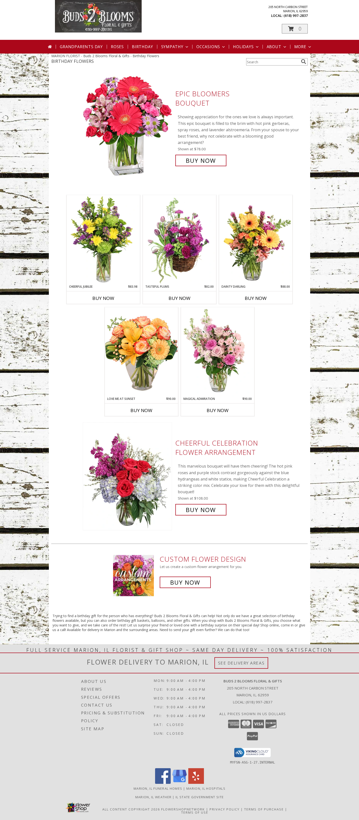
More (300, 46)
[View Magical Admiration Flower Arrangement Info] (217, 351)
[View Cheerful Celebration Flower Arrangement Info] (128, 476)
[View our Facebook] (163, 782)
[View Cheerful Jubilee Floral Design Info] (103, 239)
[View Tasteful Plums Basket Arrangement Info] (179, 239)
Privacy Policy (225, 809)
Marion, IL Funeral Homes (158, 788)
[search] (303, 61)
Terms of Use (194, 812)
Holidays (243, 46)
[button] (295, 28)
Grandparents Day (81, 46)
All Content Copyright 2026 (131, 809)
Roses (117, 46)
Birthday (142, 46)
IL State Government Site (200, 797)
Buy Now (201, 160)
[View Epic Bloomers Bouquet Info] (128, 127)
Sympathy (172, 46)
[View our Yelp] (196, 782)
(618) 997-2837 (296, 15)
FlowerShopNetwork (183, 809)
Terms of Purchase (264, 809)
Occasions (208, 46)
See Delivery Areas (241, 663)
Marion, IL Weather (153, 797)
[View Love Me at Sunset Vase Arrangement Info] (141, 351)
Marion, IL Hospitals (205, 788)
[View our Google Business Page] (179, 782)
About (274, 46)
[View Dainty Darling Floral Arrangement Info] (255, 239)
